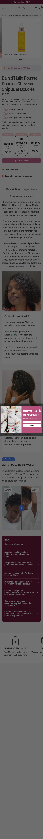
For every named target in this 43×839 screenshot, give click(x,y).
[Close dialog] (40, 408)
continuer (32, 425)
